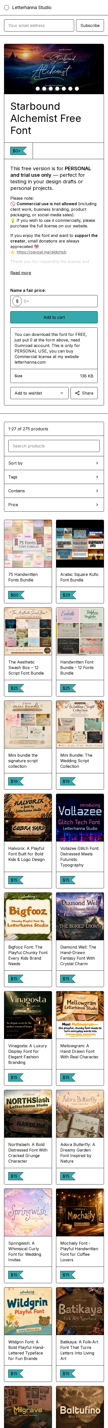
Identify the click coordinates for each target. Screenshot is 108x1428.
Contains (16, 490)
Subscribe (90, 25)
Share (87, 393)
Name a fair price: (28, 290)
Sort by (15, 463)
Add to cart (54, 317)
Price (13, 504)
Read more (20, 272)
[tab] (31, 88)
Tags (12, 476)
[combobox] (39, 393)
